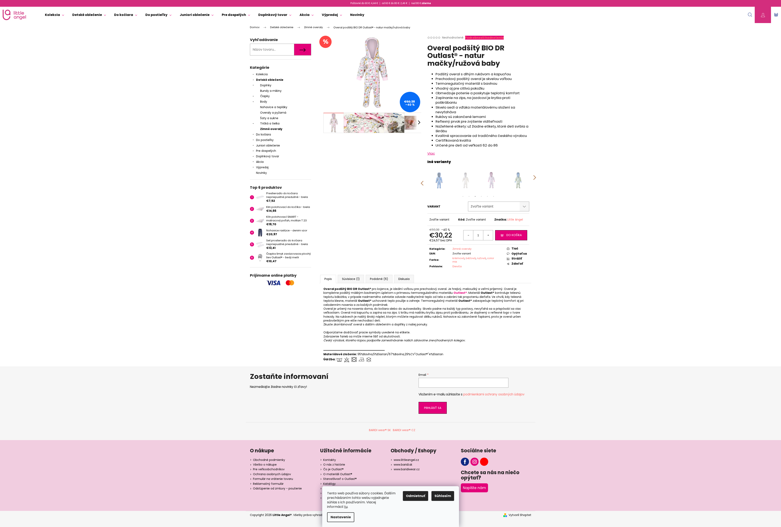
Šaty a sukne (269, 118)
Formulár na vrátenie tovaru (273, 479)
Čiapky (265, 96)
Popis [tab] (328, 279)
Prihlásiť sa (432, 408)
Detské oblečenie (269, 80)
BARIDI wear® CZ (404, 430)
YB (484, 462)
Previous (421, 180)
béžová (471, 258)
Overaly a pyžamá (273, 113)
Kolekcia (262, 74)
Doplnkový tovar (267, 156)
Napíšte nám (474, 487)
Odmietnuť (415, 496)
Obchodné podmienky (269, 460)
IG (474, 462)
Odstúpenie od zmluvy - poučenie (277, 488)
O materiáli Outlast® (337, 474)
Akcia (260, 162)
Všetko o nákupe (265, 465)
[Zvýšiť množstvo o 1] (488, 235)
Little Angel (515, 219)
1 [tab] (463, 196)
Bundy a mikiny (271, 91)
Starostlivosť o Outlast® (340, 479)
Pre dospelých (266, 151)
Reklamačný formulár (268, 484)
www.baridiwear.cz (407, 469)
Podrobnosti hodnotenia (484, 38)
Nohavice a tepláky (273, 107)
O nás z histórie (334, 465)
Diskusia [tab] (404, 279)
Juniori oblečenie (268, 145)
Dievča (457, 266)
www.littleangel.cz (406, 460)
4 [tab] (481, 196)
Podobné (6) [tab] (379, 279)
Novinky (261, 173)
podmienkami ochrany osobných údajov (494, 394)
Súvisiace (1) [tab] (351, 279)
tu (346, 506)
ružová (481, 258)
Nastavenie (341, 517)
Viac (431, 153)
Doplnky (265, 85)
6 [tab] (493, 196)
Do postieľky (265, 140)
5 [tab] (487, 196)
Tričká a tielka (270, 123)
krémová (458, 258)
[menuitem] (54, 15)
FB (465, 462)
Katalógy (329, 484)
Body (263, 102)
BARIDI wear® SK (380, 430)
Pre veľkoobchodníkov (269, 469)
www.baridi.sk (403, 465)
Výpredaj (262, 167)
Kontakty (329, 460)
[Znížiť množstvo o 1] (468, 235)
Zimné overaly (271, 129)
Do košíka (514, 235)
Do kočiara (263, 134)
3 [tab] (475, 196)
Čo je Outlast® (333, 469)
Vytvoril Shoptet (520, 515)
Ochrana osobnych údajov (272, 474)
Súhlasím (443, 496)
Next (534, 180)
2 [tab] (469, 196)
